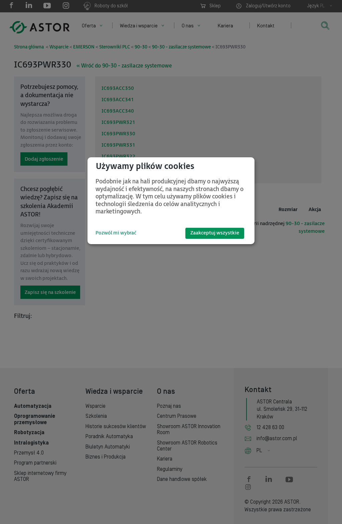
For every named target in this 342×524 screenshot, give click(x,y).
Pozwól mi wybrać (116, 233)
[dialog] (171, 200)
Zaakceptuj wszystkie (214, 233)
